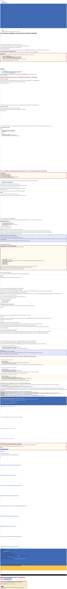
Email (2, 447)
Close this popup (2, 588)
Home (3, 567)
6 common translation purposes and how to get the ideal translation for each (13, 505)
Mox (3, 232)
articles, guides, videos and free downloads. (19, 558)
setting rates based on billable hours (19, 393)
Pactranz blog (6, 438)
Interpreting (4, 13)
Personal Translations (5, 14)
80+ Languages (4, 15)
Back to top (2, 438)
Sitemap (3, 569)
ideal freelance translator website (10, 428)
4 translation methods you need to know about (8, 475)
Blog (2, 26)
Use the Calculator (4, 70)
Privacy (3, 568)
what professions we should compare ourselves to (24, 395)
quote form (18, 555)
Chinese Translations (6, 17)
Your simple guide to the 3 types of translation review (9, 454)
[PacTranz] (2, 0)
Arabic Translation (6, 16)
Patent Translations (6, 10)
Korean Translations (6, 21)
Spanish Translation (6, 24)
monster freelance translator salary (10, 406)
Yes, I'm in (2, 586)
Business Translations (5, 5)
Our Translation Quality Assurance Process (9, 6)
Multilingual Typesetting (6, 7)
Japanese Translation (6, 20)
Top (0, 573)
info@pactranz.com (6, 551)
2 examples (3, 71)
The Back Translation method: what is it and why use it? (9, 516)
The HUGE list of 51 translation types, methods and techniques (11, 485)
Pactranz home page (11, 438)
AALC (23, 564)
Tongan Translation (6, 25)
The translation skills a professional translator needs (9, 495)
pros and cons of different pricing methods (12, 394)
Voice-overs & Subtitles (6, 12)
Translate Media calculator (4, 385)
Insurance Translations (6, 11)
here (22, 446)
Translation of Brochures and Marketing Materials (10, 8)
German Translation (6, 18)
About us (3, 4)
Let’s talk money (7, 392)
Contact (3, 27)
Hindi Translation (5, 19)
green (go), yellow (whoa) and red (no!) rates (56, 393)
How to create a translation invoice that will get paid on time (10, 536)
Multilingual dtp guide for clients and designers (8, 526)
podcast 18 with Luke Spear (23, 394)
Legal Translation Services (7, 9)
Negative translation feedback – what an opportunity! (9, 546)
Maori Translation (5, 22)
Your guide (3, 72)
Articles (3, 30)
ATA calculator (3, 386)
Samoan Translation (6, 23)
